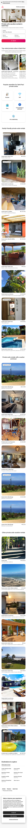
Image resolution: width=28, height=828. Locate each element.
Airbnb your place (20, 7)
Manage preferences (13, 819)
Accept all (13, 812)
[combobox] (13, 32)
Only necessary (13, 816)
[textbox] (7, 36)
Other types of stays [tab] (6, 764)
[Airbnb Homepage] (3, 7)
